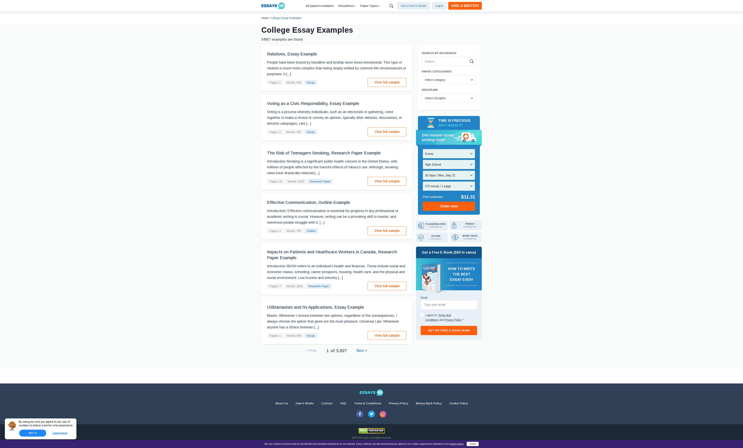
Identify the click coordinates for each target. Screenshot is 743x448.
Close (473, 444)
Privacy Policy (398, 403)
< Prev (311, 351)
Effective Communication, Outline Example (308, 202)
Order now (449, 206)
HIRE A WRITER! (465, 6)
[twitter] (371, 414)
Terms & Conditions (367, 403)
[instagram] (383, 414)
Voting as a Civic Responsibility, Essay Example (313, 103)
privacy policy (456, 444)
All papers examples (320, 5)
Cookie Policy (458, 403)
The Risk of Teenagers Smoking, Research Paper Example (324, 153)
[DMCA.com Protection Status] (372, 431)
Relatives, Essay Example (292, 54)
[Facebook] (359, 414)
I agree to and (444, 317)
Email (424, 297)
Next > (362, 351)
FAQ (343, 403)
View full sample (387, 82)
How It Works (305, 403)
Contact (327, 403)
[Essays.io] (371, 392)
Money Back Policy (429, 403)
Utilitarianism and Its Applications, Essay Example (315, 307)
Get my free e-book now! (449, 330)
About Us (281, 403)
